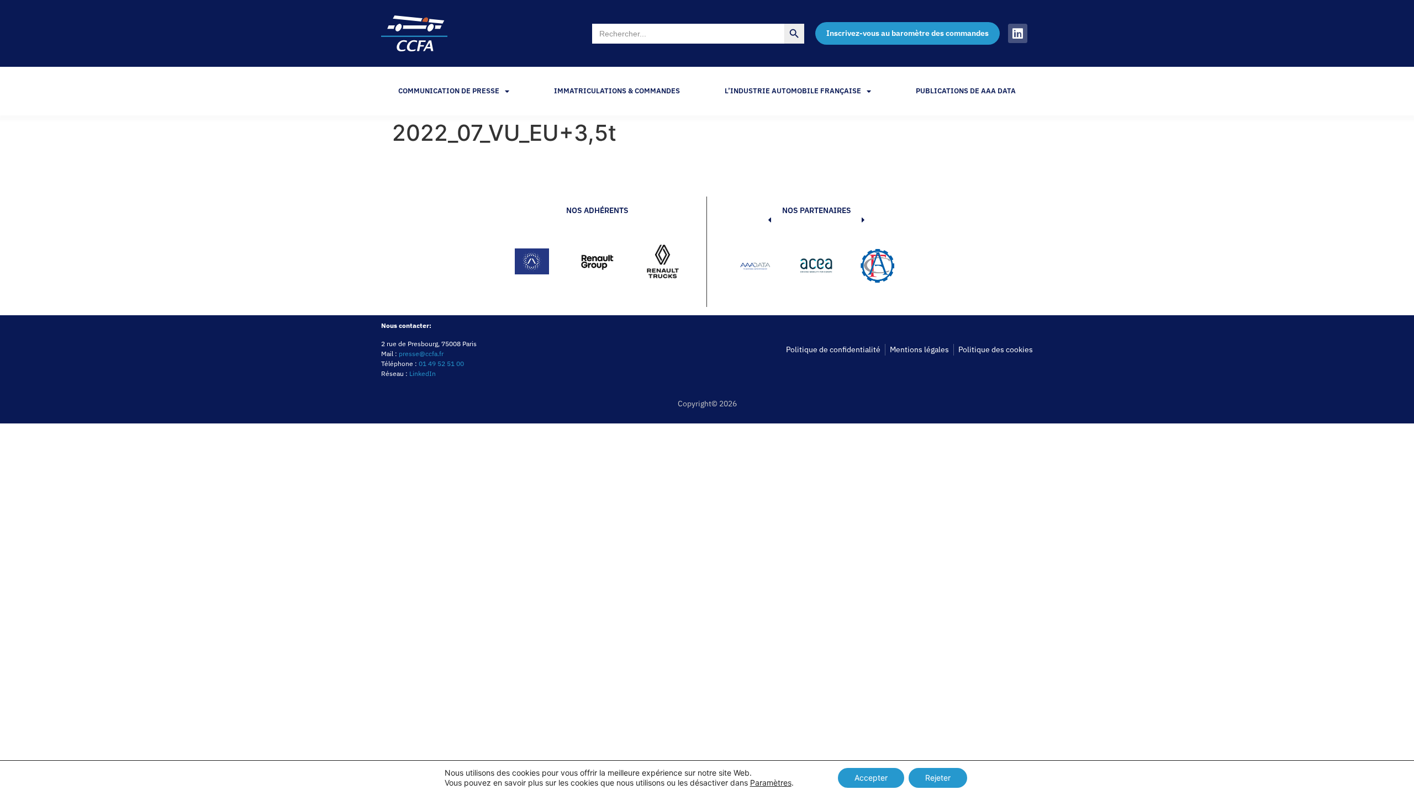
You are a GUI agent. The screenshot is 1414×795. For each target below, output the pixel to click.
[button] (753, 268)
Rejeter (938, 777)
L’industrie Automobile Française (793, 91)
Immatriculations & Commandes (617, 91)
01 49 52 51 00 (441, 363)
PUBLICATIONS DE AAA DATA (966, 91)
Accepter (871, 777)
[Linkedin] (1017, 33)
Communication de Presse (448, 91)
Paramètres (771, 782)
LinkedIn (422, 373)
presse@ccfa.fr (421, 353)
